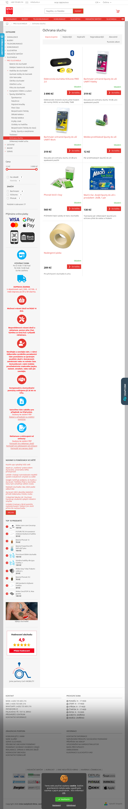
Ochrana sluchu (16, 138)
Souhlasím (65, 799)
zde (63, 793)
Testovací (13, 134)
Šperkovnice (16, 97)
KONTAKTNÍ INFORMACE (16, 717)
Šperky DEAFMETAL (18, 94)
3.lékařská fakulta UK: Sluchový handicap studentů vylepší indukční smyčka (21, 499)
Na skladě (16, 177)
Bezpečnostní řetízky (20, 111)
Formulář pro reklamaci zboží (22, 443)
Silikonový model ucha (19, 141)
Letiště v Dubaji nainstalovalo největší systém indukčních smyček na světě (21, 476)
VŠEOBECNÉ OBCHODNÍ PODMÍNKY (20, 744)
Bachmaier (16, 191)
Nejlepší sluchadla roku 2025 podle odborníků (20, 488)
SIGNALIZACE (12, 37)
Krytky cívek (16, 121)
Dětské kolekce (17, 114)
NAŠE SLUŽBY (11, 739)
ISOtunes (15, 194)
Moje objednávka (61, 2)
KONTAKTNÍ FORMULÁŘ (16, 755)
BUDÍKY (10, 40)
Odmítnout (71, 805)
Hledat (78, 11)
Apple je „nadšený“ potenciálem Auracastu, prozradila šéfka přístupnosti (19, 470)
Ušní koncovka (15, 77)
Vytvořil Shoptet (115, 803)
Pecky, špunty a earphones (22, 131)
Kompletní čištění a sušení (21, 91)
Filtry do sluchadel (17, 87)
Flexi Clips (15, 108)
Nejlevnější (67, 37)
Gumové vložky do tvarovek (21, 74)
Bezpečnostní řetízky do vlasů (23, 128)
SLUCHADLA (12, 57)
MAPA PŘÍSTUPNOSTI (75, 747)
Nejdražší (81, 37)
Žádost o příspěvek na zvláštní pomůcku (21, 418)
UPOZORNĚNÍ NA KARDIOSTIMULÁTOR (82, 744)
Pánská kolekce (17, 118)
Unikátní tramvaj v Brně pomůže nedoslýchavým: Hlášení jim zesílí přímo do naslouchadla (20, 506)
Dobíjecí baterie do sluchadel (22, 67)
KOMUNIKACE (13, 47)
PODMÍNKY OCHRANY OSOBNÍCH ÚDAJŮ (22, 747)
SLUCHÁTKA (12, 50)
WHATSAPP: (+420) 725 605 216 (18, 706)
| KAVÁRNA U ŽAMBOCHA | (91, 769)
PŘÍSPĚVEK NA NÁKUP (75, 742)
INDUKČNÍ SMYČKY (15, 54)
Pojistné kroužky (18, 104)
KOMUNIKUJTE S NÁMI (15, 736)
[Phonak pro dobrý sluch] (94, 781)
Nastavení (56, 805)
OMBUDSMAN (72, 750)
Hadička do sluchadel (18, 70)
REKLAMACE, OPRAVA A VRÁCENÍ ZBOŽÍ (22, 750)
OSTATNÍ (10, 144)
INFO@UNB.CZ (12, 709)
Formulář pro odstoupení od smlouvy (21, 446)
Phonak (15, 198)
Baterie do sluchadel (18, 64)
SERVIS (10, 151)
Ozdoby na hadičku (19, 124)
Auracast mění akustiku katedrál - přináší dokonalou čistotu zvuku (20, 493)
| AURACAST (49, 769)
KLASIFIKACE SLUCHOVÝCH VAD (79, 752)
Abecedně (113, 37)
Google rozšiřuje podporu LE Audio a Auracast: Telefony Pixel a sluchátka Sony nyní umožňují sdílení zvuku (21, 482)
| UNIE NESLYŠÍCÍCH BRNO (67, 769)
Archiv (11, 512)
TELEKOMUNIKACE (14, 43)
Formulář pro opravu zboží (22, 448)
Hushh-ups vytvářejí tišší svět (18, 464)
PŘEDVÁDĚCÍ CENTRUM (15, 714)
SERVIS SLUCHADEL (14, 742)
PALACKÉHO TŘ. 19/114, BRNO (18, 712)
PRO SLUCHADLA (14, 60)
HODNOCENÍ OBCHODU (16, 752)
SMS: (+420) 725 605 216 (16, 704)
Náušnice (15, 101)
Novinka (15, 180)
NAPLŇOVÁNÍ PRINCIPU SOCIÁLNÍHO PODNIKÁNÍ (86, 739)
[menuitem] (11, 19)
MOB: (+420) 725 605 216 (16, 701)
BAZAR (9, 148)
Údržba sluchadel (17, 81)
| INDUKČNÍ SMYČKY (34, 769)
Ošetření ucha (15, 84)
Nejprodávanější (97, 37)
